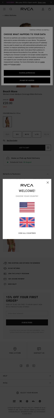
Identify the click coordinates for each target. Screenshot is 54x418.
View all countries (27, 233)
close (48, 182)
